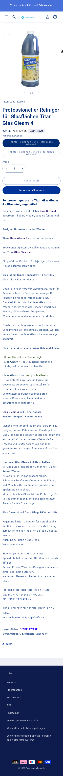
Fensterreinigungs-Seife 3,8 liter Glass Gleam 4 (31, 154)
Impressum (13, 713)
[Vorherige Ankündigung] (6, 5)
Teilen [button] (9, 644)
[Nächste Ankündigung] (56, 5)
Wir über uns (14, 697)
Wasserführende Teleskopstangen (26, 728)
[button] (6, 17)
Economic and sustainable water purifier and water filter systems (29, 737)
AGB (9, 705)
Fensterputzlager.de (35, 768)
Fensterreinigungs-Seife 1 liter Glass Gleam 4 (31, 144)
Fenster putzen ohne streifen (23, 720)
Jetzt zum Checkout (31, 190)
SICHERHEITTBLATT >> (17, 599)
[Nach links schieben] (24, 93)
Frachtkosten (14, 690)
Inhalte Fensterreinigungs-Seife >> (23, 617)
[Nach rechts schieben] (39, 93)
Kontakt (11, 682)
